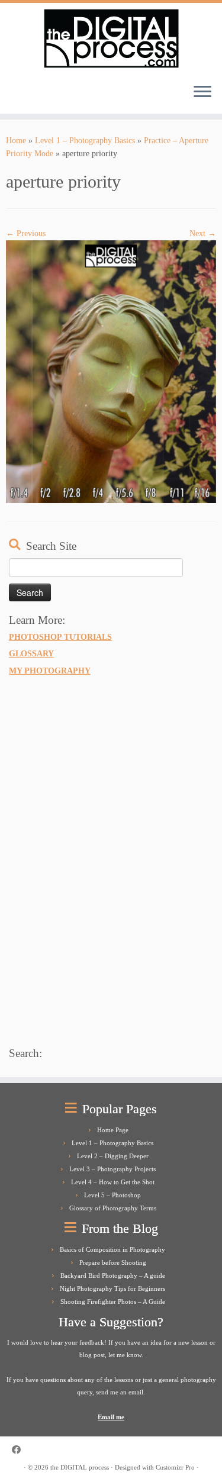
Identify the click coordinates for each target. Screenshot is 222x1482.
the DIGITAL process (79, 1467)
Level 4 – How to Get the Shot (113, 1181)
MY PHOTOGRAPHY (50, 670)
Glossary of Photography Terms (112, 1208)
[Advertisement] (97, 859)
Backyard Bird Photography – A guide (112, 1275)
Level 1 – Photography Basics (85, 140)
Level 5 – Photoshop (112, 1195)
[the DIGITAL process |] (111, 38)
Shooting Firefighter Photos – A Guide (112, 1301)
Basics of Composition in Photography (112, 1249)
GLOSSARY (31, 653)
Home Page (112, 1129)
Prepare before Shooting (112, 1262)
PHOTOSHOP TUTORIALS (60, 637)
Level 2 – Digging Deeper (113, 1155)
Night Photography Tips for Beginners (112, 1288)
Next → (202, 233)
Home (16, 140)
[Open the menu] (202, 92)
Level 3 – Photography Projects (112, 1168)
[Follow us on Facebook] (19, 1450)
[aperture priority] (111, 371)
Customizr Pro (175, 1467)
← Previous (26, 233)
